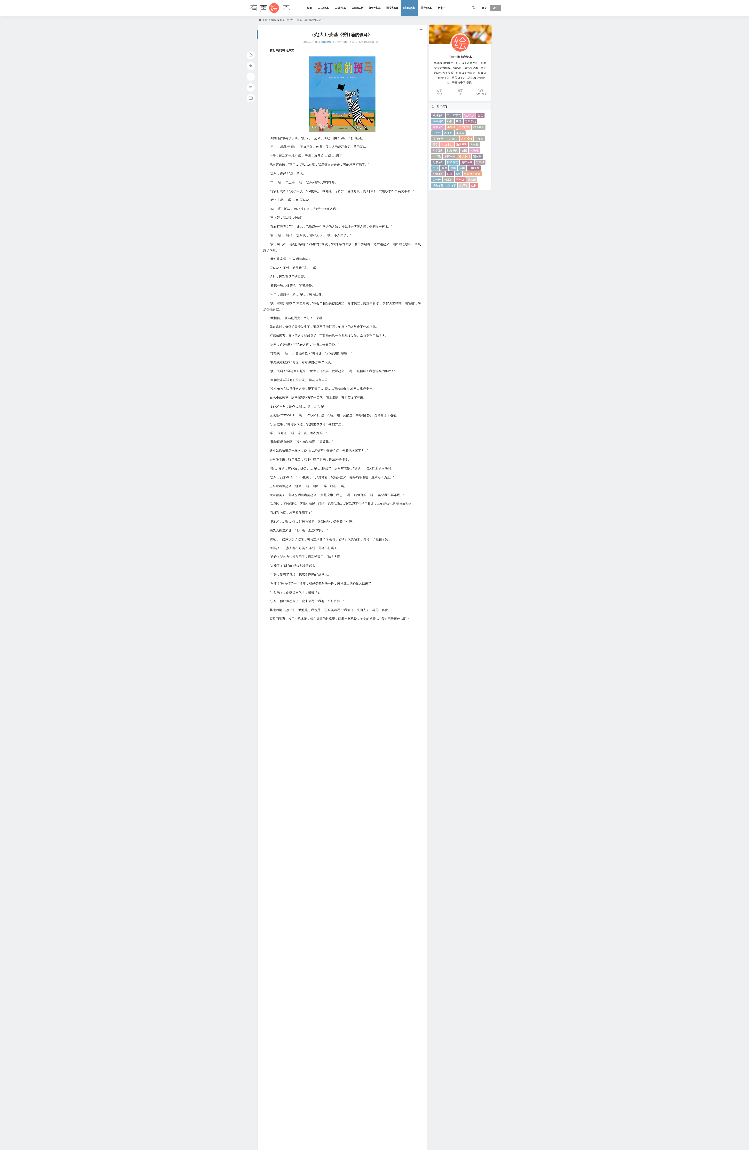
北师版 (463, 185)
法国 (464, 150)
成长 (474, 185)
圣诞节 (460, 132)
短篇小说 (447, 144)
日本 (450, 173)
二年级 (480, 162)
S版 (458, 173)
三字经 (437, 132)
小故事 (451, 127)
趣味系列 (466, 162)
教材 (441, 8)
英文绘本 (426, 8)
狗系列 (448, 132)
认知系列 (452, 150)
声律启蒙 (438, 121)
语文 (435, 144)
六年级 (474, 144)
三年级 (479, 138)
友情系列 (438, 173)
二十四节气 (454, 115)
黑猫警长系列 (472, 173)
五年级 (460, 179)
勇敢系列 (438, 127)
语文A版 (469, 115)
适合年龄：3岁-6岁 (444, 185)
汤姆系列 (461, 144)
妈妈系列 (438, 115)
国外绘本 (340, 8)
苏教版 (472, 179)
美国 (453, 168)
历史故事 (464, 127)
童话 (444, 168)
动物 (450, 121)
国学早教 (358, 8)
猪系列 (477, 156)
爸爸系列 (466, 138)
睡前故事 (409, 8)
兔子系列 (464, 156)
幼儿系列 (478, 127)
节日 (435, 168)
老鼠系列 (470, 121)
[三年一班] (269, 8)
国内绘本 (323, 8)
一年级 (437, 156)
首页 (309, 8)
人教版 (474, 150)
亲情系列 (449, 156)
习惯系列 (438, 162)
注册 (495, 8)
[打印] (334, 42)
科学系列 (438, 150)
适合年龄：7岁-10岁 (445, 138)
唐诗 (458, 121)
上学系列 (474, 168)
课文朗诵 (392, 8)
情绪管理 (452, 162)
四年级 (437, 179)
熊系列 (448, 179)
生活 (480, 115)
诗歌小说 (375, 8)
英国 (462, 168)
